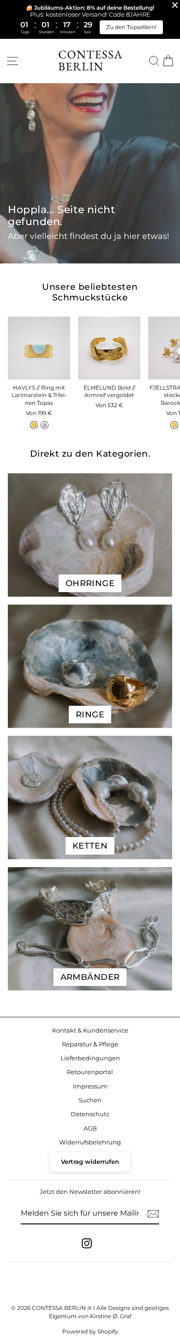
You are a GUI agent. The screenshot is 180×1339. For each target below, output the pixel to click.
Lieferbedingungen (90, 1058)
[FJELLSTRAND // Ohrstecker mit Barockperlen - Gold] (174, 425)
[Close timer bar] (175, 5)
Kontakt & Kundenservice (90, 1030)
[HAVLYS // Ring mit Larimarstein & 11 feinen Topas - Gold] (33, 425)
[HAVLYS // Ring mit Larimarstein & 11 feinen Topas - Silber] (44, 425)
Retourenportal (90, 1072)
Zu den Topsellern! (131, 27)
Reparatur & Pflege (90, 1044)
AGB (90, 1128)
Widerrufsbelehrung (90, 1142)
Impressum (90, 1086)
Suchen (90, 1100)
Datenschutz (90, 1114)
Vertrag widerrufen (90, 1161)
